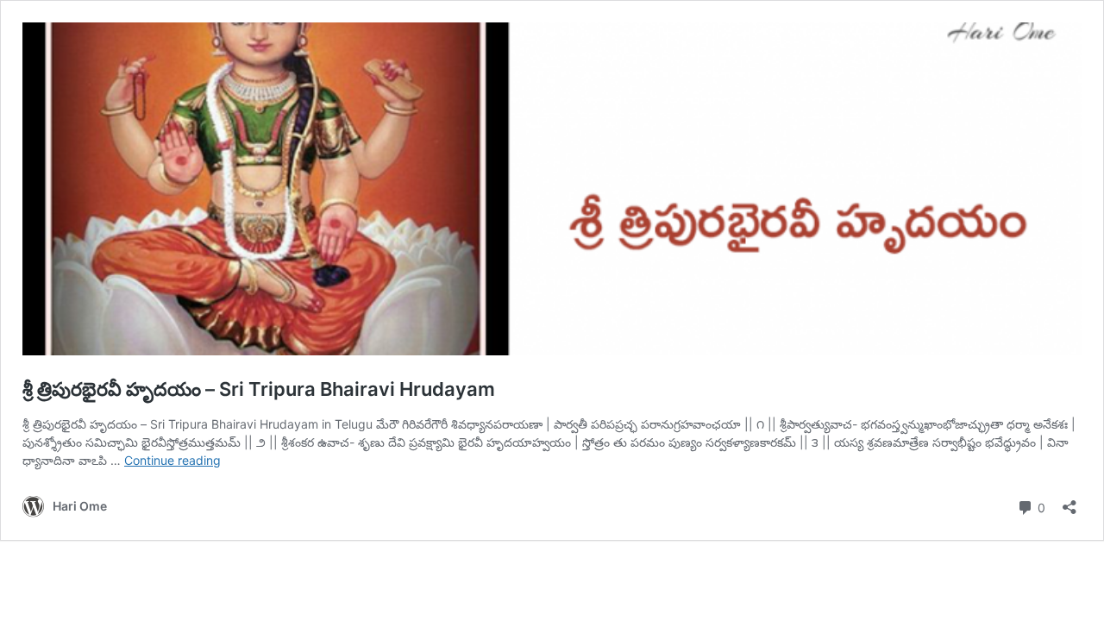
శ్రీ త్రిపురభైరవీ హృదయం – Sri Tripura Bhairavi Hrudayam (258, 389)
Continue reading (172, 460)
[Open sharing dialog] (1069, 501)
